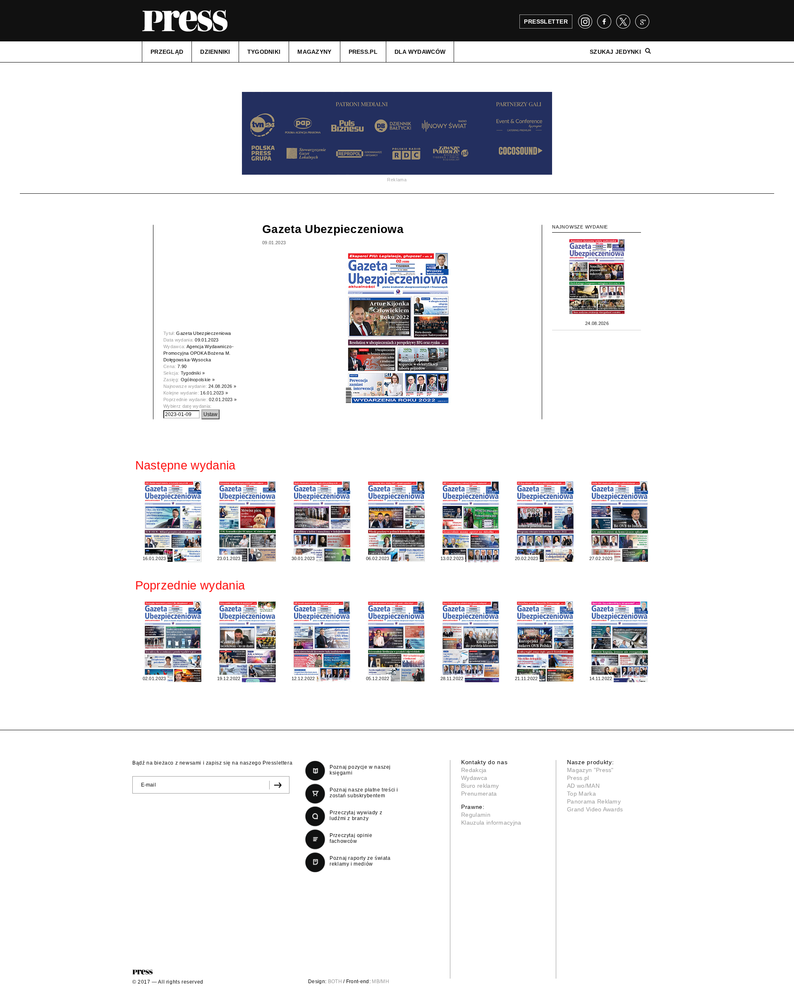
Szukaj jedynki (615, 51)
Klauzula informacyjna (491, 822)
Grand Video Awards (595, 809)
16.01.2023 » (214, 392)
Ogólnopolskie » (198, 379)
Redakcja (474, 770)
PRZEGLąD (167, 51)
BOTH (335, 981)
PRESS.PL (363, 51)
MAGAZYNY (314, 51)
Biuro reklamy (480, 785)
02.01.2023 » (223, 399)
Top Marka (581, 793)
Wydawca (474, 778)
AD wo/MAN (583, 785)
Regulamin (475, 814)
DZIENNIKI (215, 51)
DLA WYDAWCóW (420, 51)
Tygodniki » (193, 372)
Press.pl (578, 778)
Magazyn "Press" (590, 770)
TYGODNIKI (264, 51)
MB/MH (380, 981)
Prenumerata (479, 793)
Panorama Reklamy (594, 801)
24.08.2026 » (222, 386)
